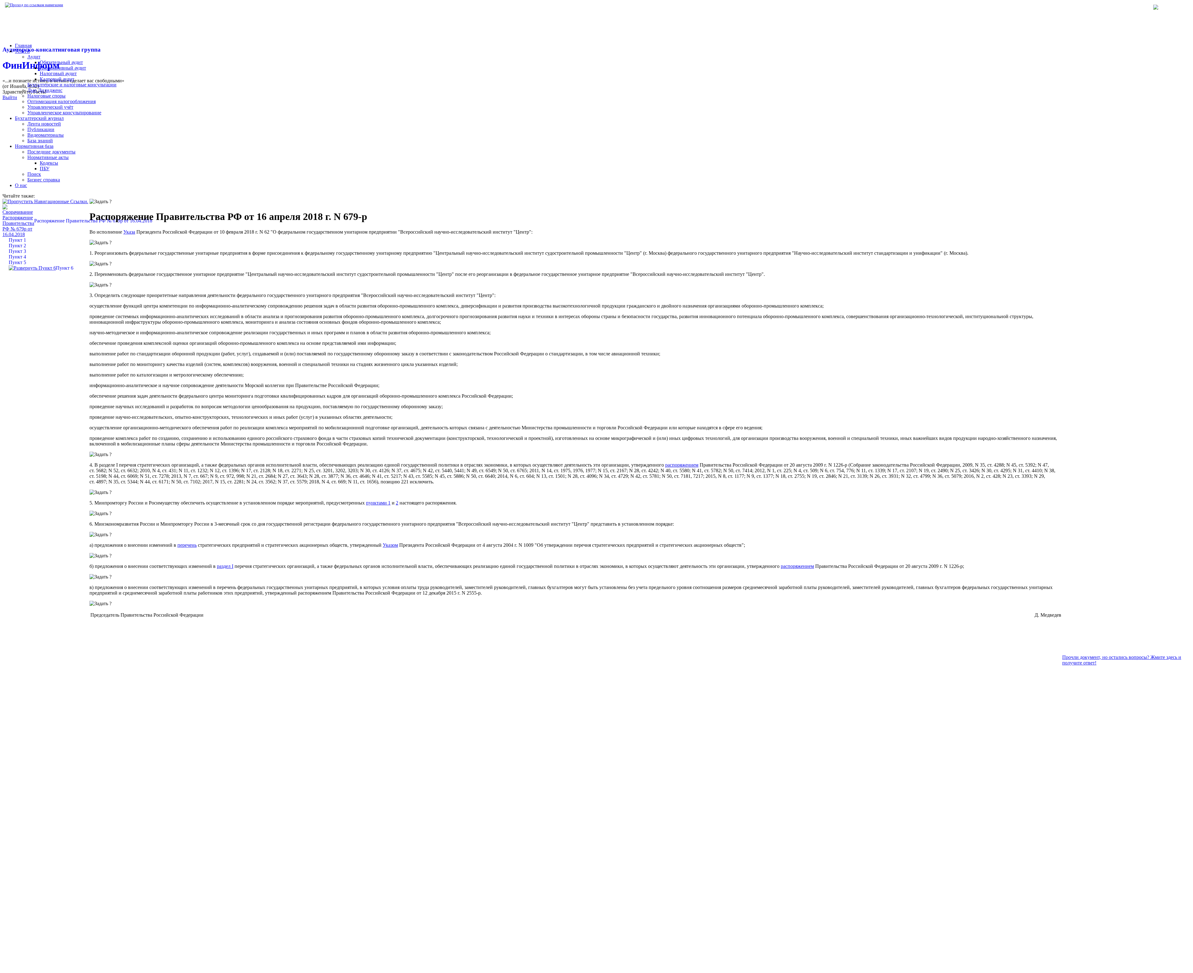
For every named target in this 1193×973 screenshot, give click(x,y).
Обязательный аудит (61, 62)
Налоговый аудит (58, 73)
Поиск (34, 174)
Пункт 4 (17, 256)
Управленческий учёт (50, 107)
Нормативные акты (48, 157)
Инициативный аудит (63, 68)
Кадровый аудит (57, 79)
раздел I (225, 566)
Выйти (9, 97)
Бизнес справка (43, 179)
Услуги (22, 51)
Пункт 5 (17, 262)
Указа (129, 232)
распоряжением (681, 465)
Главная (23, 45)
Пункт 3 (17, 251)
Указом (390, 545)
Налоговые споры (46, 95)
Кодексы (49, 163)
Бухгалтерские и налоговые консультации (72, 84)
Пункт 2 (17, 245)
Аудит (33, 56)
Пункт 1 (17, 240)
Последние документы (51, 151)
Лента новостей (44, 123)
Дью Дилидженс (44, 90)
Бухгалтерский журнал (39, 118)
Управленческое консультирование (64, 112)
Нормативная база (84, 4)
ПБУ (44, 168)
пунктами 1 (378, 502)
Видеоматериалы (45, 135)
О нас (21, 185)
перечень (187, 545)
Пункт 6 (64, 268)
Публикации (40, 129)
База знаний (40, 140)
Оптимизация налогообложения (61, 101)
